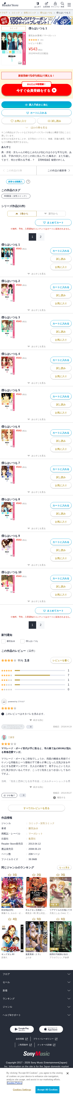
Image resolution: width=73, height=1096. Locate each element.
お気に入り (20, 121)
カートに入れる (38, 112)
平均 (20, 660)
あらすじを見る (38, 274)
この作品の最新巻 (57, 170)
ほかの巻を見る (39, 127)
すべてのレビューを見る (36, 808)
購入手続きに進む (38, 104)
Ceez (63, 913)
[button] (46, 1045)
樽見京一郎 (30, 913)
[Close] (67, 1073)
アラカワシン (56, 957)
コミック (16, 12)
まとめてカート (55, 222)
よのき (28, 957)
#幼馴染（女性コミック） (16, 196)
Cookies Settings (22, 1089)
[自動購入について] (28, 182)
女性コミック (30, 12)
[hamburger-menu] (69, 5)
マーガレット (50, 35)
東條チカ (5, 913)
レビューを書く (36, 43)
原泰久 (4, 957)
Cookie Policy (14, 1083)
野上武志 (41, 913)
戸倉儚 (66, 957)
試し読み (56, 121)
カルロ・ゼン (17, 913)
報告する (61, 797)
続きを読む (38, 720)
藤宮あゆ (11, 641)
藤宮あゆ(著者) (35, 35)
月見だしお (55, 913)
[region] (36, 1082)
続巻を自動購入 (15, 181)
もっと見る (64, 867)
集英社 (32, 838)
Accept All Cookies (47, 1089)
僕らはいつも (46, 12)
